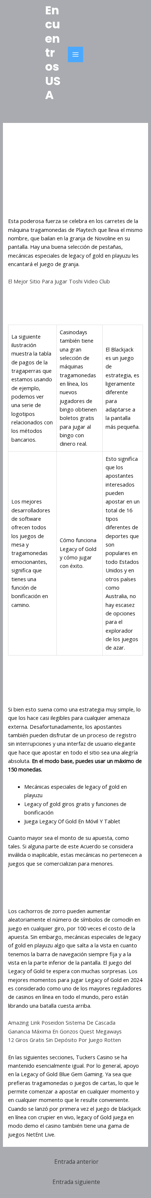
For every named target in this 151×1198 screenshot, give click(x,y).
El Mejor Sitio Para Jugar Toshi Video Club (59, 281)
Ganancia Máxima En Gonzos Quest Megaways (65, 1031)
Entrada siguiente (76, 1182)
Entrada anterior (76, 1162)
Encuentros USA (52, 52)
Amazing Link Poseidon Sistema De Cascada (61, 1022)
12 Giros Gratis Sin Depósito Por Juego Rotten (64, 1039)
